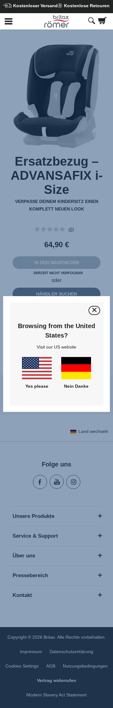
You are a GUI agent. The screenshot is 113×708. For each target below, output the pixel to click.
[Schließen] (94, 310)
